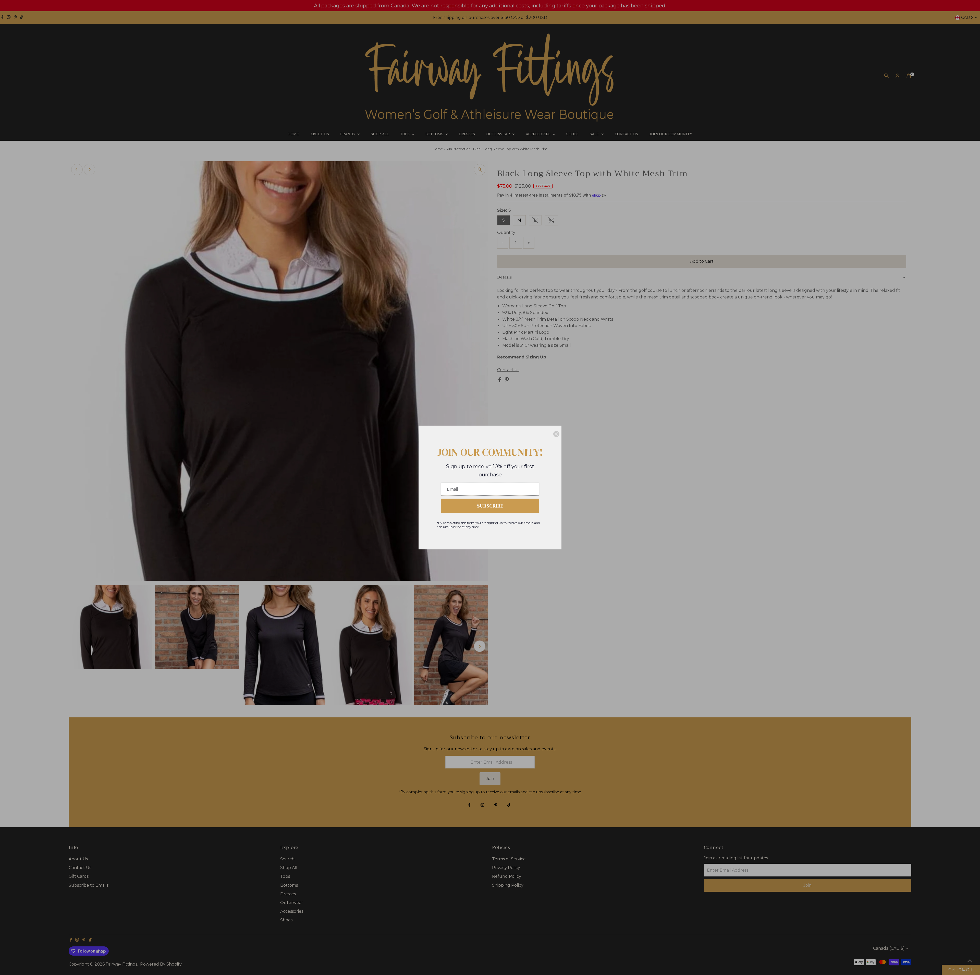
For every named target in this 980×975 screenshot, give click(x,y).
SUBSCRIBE (490, 505)
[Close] (556, 434)
